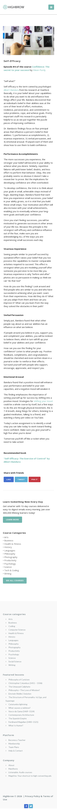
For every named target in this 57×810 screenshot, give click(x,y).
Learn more (12, 519)
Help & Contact (15, 750)
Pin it (34, 479)
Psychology (10, 563)
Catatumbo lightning (17, 704)
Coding (11, 626)
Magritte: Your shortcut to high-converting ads (29, 776)
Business (8, 540)
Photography (10, 557)
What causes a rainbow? (19, 708)
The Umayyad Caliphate (19, 686)
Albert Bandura (11, 89)
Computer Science (16, 629)
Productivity (10, 560)
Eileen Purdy (39, 70)
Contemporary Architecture (21, 715)
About (11, 765)
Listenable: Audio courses (20, 772)
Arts (6, 537)
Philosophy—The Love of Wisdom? (24, 690)
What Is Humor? (15, 725)
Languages (9, 550)
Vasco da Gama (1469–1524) (21, 711)
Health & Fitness (12, 543)
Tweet (21, 479)
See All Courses (15, 580)
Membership (14, 743)
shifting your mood (43, 401)
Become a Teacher (16, 740)
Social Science (14, 661)
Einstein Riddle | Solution (19, 693)
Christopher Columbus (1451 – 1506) (25, 683)
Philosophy (9, 553)
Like (8, 479)
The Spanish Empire (17, 718)
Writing (7, 573)
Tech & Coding (11, 570)
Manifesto (13, 768)
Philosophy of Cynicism (19, 679)
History (8, 547)
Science (8, 566)
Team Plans (13, 747)
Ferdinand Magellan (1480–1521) (23, 722)
